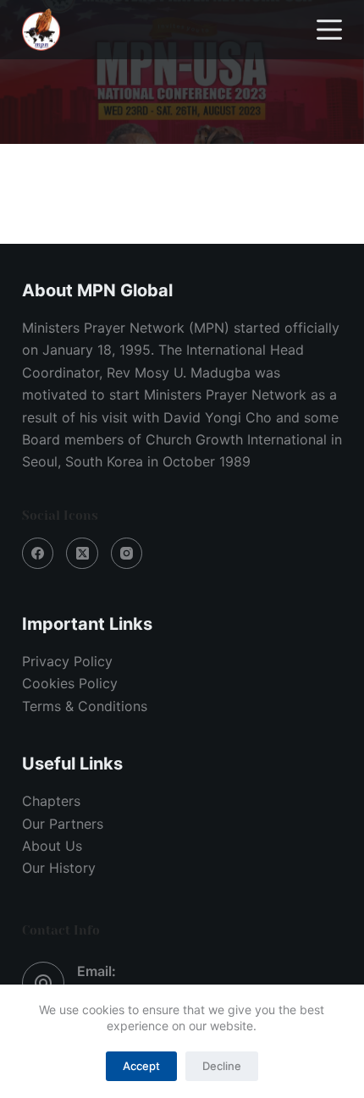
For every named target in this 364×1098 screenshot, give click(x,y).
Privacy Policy (67, 661)
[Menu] (329, 29)
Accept (141, 1066)
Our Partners (62, 823)
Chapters (51, 800)
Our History (59, 867)
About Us (52, 845)
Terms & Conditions (84, 706)
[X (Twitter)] (82, 554)
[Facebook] (38, 554)
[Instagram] (127, 554)
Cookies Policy (70, 683)
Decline (221, 1066)
